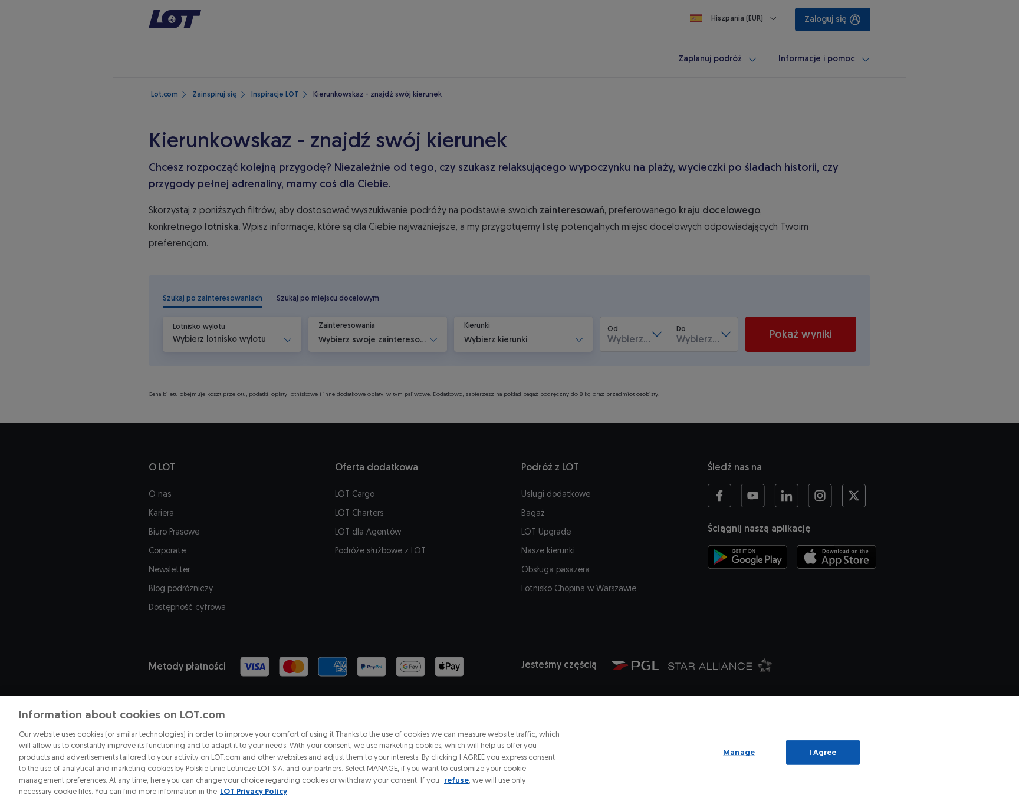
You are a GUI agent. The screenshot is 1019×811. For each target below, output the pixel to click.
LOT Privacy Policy (253, 791)
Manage (739, 752)
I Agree (823, 752)
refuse (456, 780)
